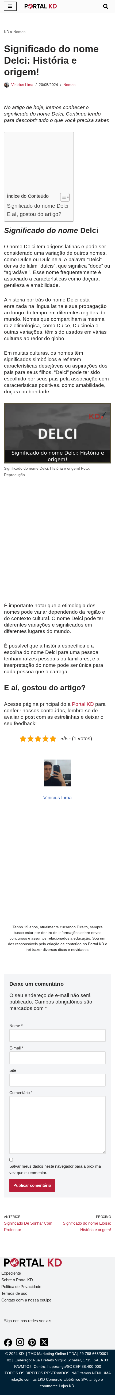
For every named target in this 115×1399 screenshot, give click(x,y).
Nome (16, 1025)
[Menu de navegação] (10, 6)
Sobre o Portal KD (17, 1280)
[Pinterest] (32, 1345)
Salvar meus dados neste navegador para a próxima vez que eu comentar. (55, 1169)
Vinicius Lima (22, 85)
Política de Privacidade (21, 1286)
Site (12, 1070)
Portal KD (83, 704)
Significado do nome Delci (37, 206)
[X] (44, 1345)
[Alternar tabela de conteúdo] (62, 197)
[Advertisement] (37, 163)
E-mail (16, 1048)
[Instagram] (20, 1345)
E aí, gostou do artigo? (34, 214)
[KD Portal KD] (41, 6)
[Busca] (105, 6)
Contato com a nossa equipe (26, 1300)
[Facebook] (8, 1345)
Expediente (11, 1273)
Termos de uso (14, 1293)
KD (6, 32)
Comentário (20, 1092)
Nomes (19, 32)
